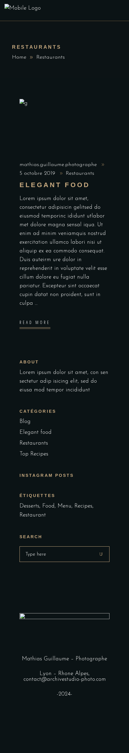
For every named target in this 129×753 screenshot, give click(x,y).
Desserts (29, 506)
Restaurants (80, 173)
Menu (64, 506)
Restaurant (33, 515)
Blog (25, 421)
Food (48, 506)
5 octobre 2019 (38, 173)
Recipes (83, 506)
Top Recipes (34, 454)
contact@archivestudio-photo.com (64, 679)
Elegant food (55, 185)
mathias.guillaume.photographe (59, 165)
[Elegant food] (65, 125)
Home (19, 57)
